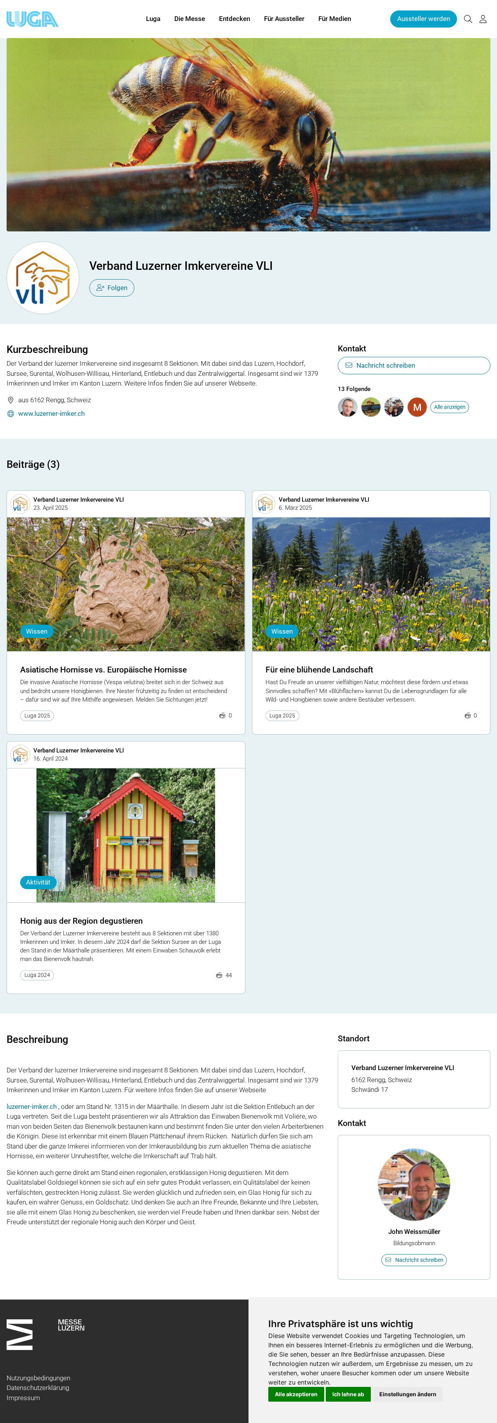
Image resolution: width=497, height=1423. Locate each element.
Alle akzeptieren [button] (296, 1394)
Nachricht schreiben (385, 365)
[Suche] (468, 19)
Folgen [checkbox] (117, 288)
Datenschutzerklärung (38, 1388)
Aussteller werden (423, 19)
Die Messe (189, 19)
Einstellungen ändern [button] (407, 1394)
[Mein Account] (483, 19)
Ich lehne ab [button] (348, 1394)
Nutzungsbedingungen (38, 1378)
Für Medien (334, 19)
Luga (153, 19)
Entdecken (234, 19)
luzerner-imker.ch (32, 1106)
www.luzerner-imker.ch (51, 413)
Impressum (23, 1398)
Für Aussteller (284, 19)
